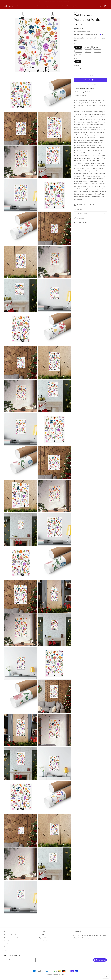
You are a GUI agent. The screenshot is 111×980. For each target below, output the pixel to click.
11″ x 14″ (87, 47)
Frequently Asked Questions (12, 938)
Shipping (76, 31)
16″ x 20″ (78, 51)
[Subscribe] (33, 960)
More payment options (90, 84)
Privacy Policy (42, 932)
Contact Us (7, 941)
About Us (7, 944)
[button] (19, 6)
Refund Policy (42, 935)
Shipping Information (10, 932)
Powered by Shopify (59, 974)
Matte (78, 61)
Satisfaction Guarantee (10, 935)
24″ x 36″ (78, 55)
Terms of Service (8, 947)
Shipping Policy (43, 938)
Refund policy (8, 950)
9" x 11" (78, 47)
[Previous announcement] (5, 1)
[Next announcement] (106, 1)
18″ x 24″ (88, 51)
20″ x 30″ (97, 51)
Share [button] (78, 228)
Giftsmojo (52, 974)
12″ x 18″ (96, 47)
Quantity (76, 65)
